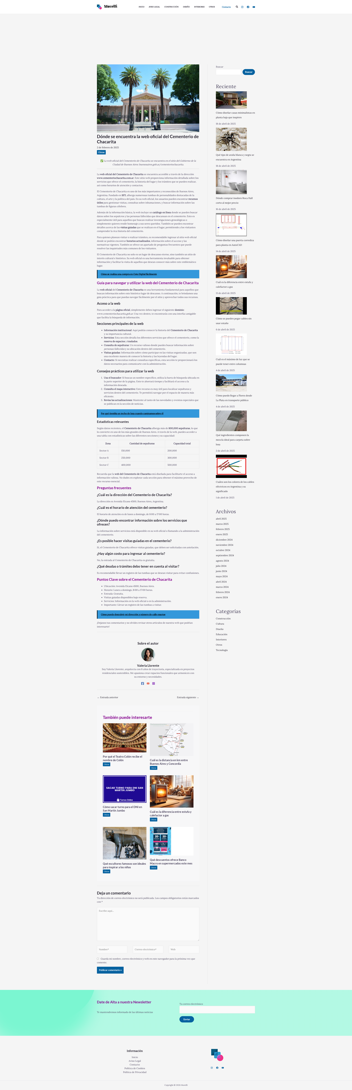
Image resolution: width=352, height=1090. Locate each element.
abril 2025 (221, 518)
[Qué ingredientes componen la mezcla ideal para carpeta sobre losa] (231, 421)
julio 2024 (221, 565)
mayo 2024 (222, 576)
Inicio (135, 1057)
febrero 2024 (223, 592)
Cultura (220, 623)
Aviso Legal (135, 1060)
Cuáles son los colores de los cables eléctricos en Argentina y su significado (235, 486)
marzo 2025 (222, 523)
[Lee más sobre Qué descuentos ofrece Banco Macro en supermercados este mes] (171, 841)
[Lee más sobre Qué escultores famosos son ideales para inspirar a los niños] (124, 843)
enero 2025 (222, 534)
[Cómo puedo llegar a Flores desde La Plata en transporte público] (231, 383)
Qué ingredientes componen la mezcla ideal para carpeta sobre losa (233, 440)
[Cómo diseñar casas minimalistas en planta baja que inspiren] (231, 100)
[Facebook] (248, 7)
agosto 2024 (222, 560)
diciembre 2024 (224, 539)
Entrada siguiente (188, 697)
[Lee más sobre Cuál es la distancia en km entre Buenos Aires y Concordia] (171, 739)
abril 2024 (221, 581)
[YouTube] (254, 7)
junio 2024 (221, 571)
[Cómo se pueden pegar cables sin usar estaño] (231, 306)
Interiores (221, 639)
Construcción (223, 618)
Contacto (135, 1064)
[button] (226, 7)
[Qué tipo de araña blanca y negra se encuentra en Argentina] (231, 139)
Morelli (110, 6)
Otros (101, 152)
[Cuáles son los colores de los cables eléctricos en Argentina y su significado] (231, 466)
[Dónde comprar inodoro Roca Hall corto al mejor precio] (231, 182)
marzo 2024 (222, 586)
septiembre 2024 (225, 555)
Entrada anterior (107, 697)
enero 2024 (222, 597)
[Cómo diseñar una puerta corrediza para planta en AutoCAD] (231, 224)
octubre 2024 (223, 550)
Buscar (219, 66)
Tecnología (222, 650)
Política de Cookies (134, 1068)
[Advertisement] (176, 34)
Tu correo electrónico (191, 1003)
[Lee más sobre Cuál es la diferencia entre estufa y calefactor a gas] (171, 791)
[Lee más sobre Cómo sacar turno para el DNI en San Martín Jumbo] (124, 788)
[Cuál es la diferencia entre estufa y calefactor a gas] (231, 266)
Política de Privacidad (134, 1072)
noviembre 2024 (224, 544)
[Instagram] (242, 7)
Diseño (219, 629)
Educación (221, 634)
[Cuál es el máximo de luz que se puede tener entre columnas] (231, 344)
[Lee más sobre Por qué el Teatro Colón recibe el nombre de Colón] (124, 737)
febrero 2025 (223, 529)
